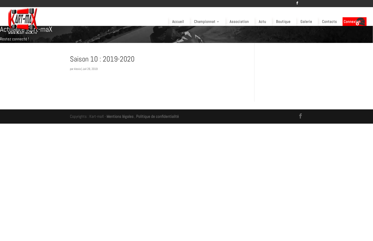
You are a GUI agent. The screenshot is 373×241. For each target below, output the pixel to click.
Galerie (306, 21)
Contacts (329, 21)
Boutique (283, 21)
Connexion (352, 21)
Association (239, 21)
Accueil (178, 21)
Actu (262, 21)
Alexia (77, 69)
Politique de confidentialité (157, 116)
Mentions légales (120, 116)
